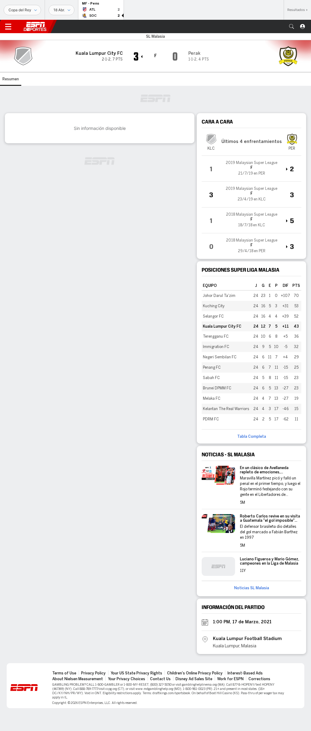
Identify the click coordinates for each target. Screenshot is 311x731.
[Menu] (8, 26)
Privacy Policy (93, 673)
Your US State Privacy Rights (136, 673)
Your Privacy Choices (126, 679)
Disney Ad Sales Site (194, 679)
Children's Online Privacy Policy (195, 673)
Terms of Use (64, 673)
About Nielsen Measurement (77, 679)
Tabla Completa (251, 436)
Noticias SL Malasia (251, 588)
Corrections (259, 679)
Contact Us (160, 679)
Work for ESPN (230, 679)
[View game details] (251, 168)
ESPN (34, 26)
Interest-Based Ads (245, 673)
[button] (291, 26)
